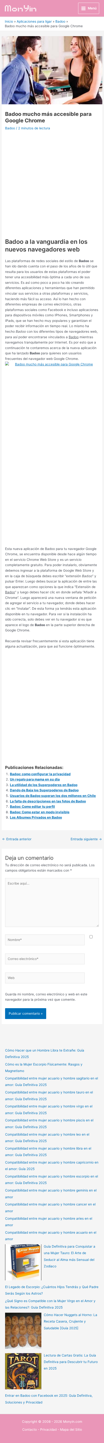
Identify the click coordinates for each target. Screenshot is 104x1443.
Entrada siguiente (86, 839)
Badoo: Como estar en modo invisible (39, 812)
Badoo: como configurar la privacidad (40, 774)
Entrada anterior (16, 839)
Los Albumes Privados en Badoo (36, 817)
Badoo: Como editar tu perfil (32, 806)
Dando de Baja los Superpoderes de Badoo (44, 790)
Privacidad (48, 1429)
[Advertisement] (52, 186)
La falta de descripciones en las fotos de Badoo (48, 801)
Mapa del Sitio (71, 1429)
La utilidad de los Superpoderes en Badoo (43, 785)
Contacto (29, 1429)
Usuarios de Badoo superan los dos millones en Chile (53, 796)
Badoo (10, 128)
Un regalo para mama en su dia (35, 779)
